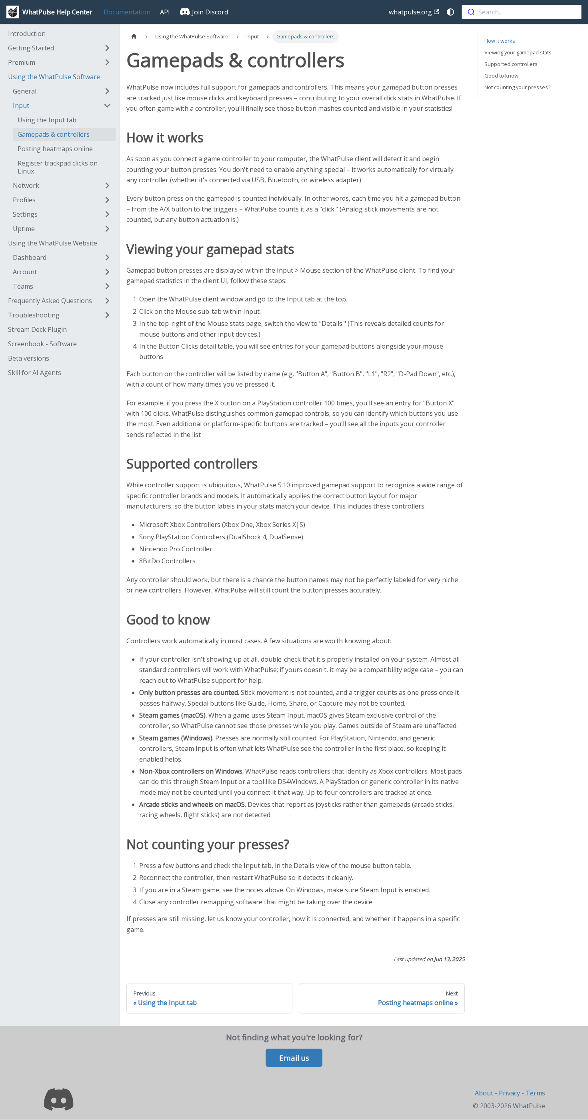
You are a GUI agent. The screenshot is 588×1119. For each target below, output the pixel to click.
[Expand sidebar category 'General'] (107, 91)
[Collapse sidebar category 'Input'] (107, 105)
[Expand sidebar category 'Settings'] (107, 214)
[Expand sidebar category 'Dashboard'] (107, 257)
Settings (25, 214)
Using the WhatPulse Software (54, 76)
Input (21, 105)
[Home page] (134, 36)
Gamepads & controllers (54, 134)
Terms (535, 1093)
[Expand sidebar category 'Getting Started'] (107, 48)
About (484, 1093)
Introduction (27, 33)
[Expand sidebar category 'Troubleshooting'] (107, 315)
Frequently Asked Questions (50, 300)
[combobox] (522, 12)
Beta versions (28, 358)
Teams (23, 286)
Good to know (501, 75)
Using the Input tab (47, 120)
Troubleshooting (34, 315)
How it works (499, 40)
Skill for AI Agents (34, 372)
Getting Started (31, 48)
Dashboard (29, 257)
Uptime (24, 228)
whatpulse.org (410, 12)
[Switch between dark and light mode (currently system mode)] (450, 12)
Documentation (127, 12)
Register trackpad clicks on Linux (58, 167)
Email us (294, 1058)
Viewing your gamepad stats (518, 52)
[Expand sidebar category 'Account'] (107, 271)
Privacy (509, 1093)
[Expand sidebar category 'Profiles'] (107, 199)
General (24, 91)
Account (25, 271)
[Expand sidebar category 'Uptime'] (107, 228)
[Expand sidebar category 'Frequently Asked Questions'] (107, 300)
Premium (21, 62)
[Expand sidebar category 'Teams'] (107, 286)
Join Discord (209, 12)
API (165, 12)
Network (26, 185)
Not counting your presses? (517, 87)
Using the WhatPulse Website (52, 243)
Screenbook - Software (42, 343)
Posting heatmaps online (55, 148)
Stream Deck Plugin (37, 329)
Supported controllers (511, 64)
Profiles (24, 199)
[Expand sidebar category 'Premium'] (107, 62)
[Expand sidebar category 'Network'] (107, 185)
